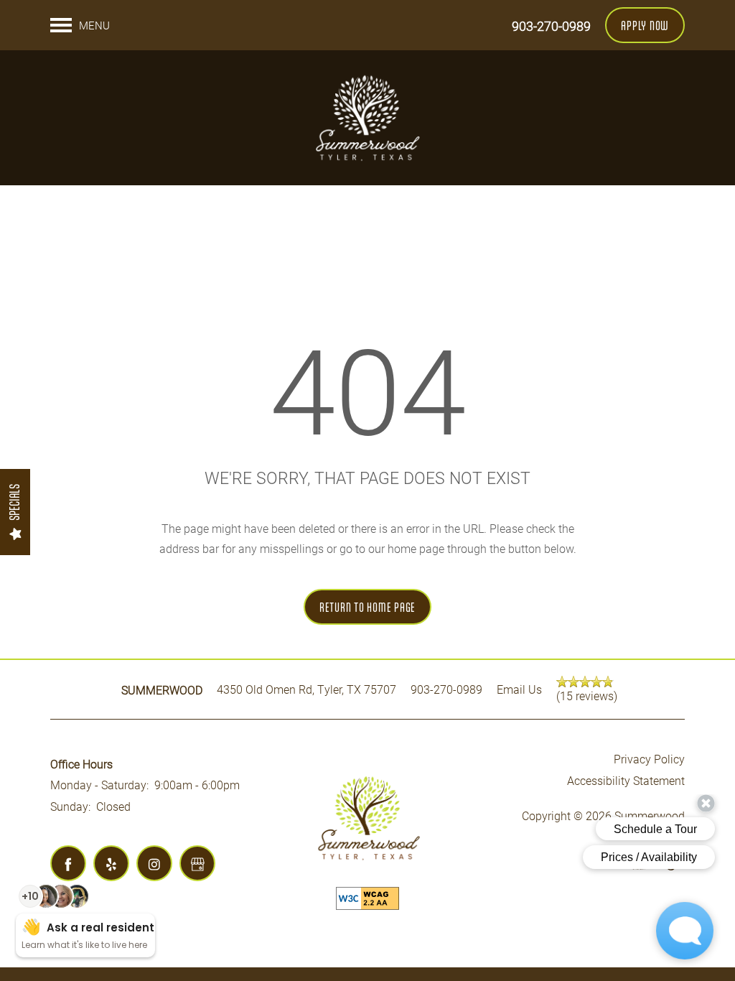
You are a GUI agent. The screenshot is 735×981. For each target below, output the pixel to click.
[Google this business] (197, 863)
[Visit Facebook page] (68, 863)
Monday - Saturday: (99, 784)
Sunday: (70, 806)
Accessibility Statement (626, 780)
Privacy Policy (649, 758)
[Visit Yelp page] (111, 863)
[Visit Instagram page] (154, 863)
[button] (645, 25)
